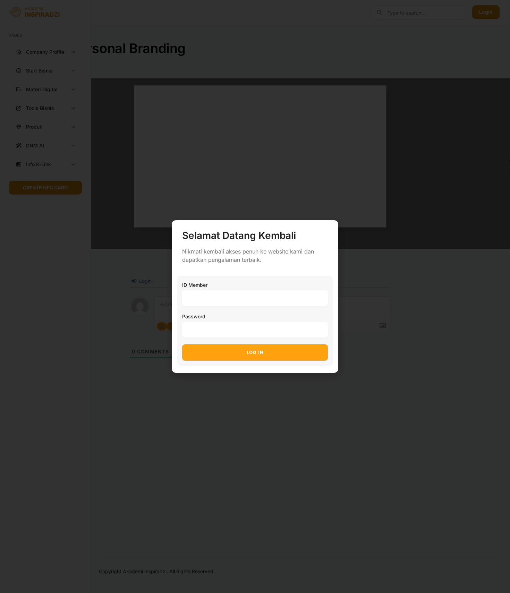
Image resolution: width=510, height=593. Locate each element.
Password (193, 316)
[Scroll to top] (500, 575)
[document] (255, 296)
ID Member (194, 285)
